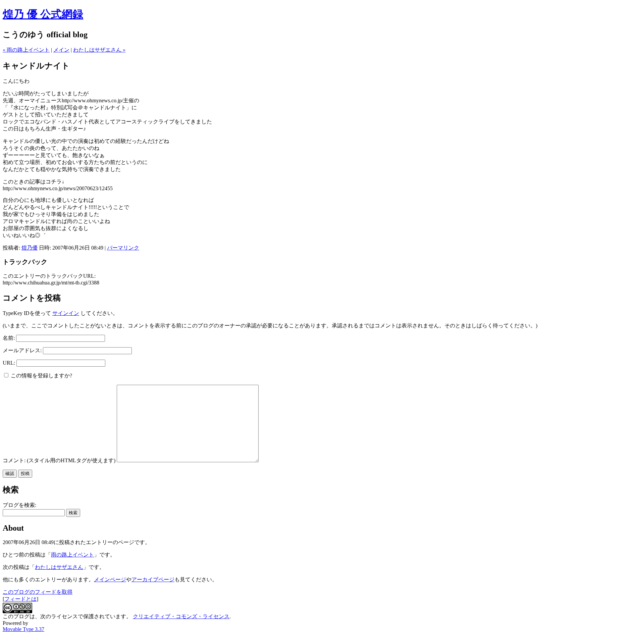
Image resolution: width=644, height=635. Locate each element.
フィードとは (20, 599)
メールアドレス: (22, 350)
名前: (9, 338)
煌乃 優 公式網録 (43, 14)
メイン (61, 50)
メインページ (110, 579)
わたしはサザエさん (59, 567)
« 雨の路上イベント (26, 50)
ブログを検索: (19, 505)
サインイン (65, 313)
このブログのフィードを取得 (37, 592)
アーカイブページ (152, 579)
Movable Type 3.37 (23, 629)
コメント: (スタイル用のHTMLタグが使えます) (59, 460)
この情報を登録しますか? (40, 375)
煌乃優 (29, 248)
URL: (9, 363)
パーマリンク (123, 248)
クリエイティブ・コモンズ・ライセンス (181, 616)
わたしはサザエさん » (99, 50)
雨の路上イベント (72, 555)
